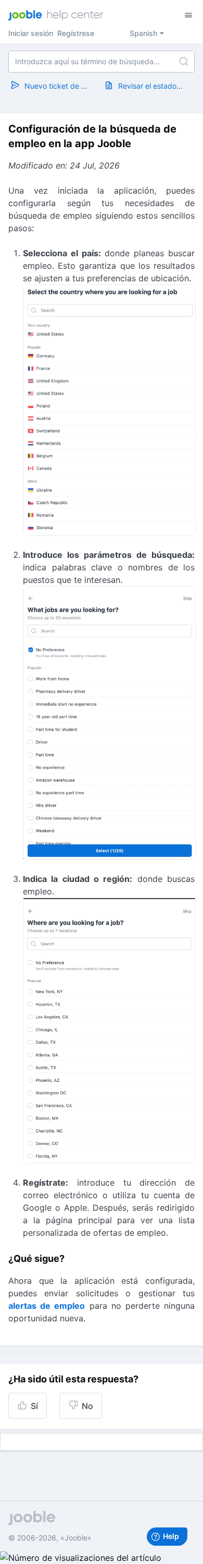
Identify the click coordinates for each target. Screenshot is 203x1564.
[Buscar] (183, 61)
